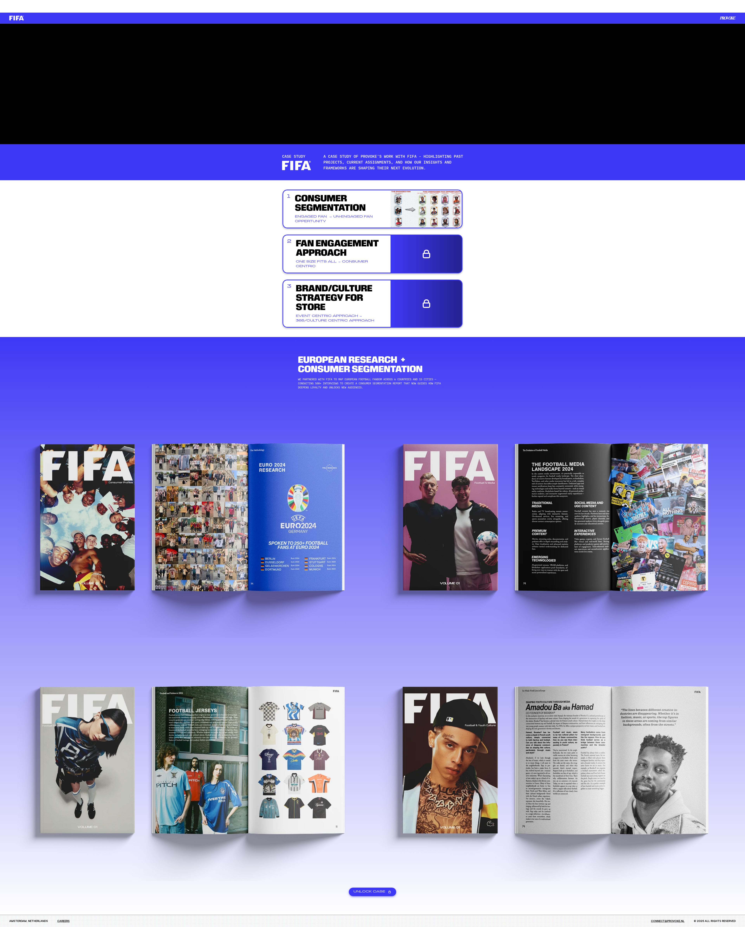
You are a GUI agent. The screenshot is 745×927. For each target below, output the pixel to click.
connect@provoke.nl (667, 921)
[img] (728, 18)
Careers (63, 921)
